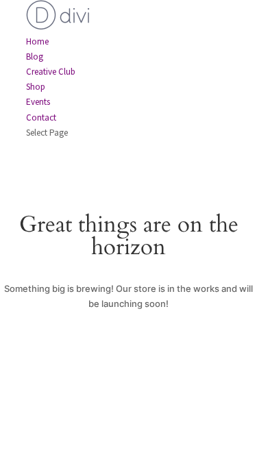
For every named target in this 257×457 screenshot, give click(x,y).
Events (38, 102)
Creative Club (50, 71)
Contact (41, 117)
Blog (34, 56)
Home (37, 41)
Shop (35, 86)
